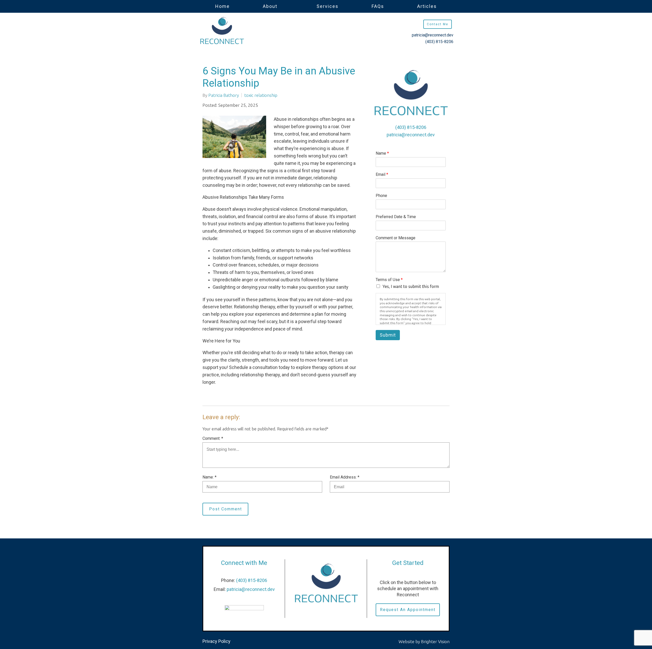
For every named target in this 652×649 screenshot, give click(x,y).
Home (222, 6)
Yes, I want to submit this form (411, 286)
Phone (381, 195)
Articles (427, 6)
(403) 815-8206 (439, 41)
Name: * (209, 477)
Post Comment (225, 509)
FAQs (378, 6)
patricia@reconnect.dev (432, 35)
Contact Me (437, 24)
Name (382, 153)
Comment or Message (395, 237)
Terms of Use (389, 279)
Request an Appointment (408, 609)
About (270, 6)
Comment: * (212, 438)
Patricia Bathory (223, 95)
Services (327, 6)
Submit (388, 335)
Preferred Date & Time (396, 216)
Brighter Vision (435, 641)
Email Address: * (344, 477)
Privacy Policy (216, 641)
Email (382, 174)
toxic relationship (260, 95)
